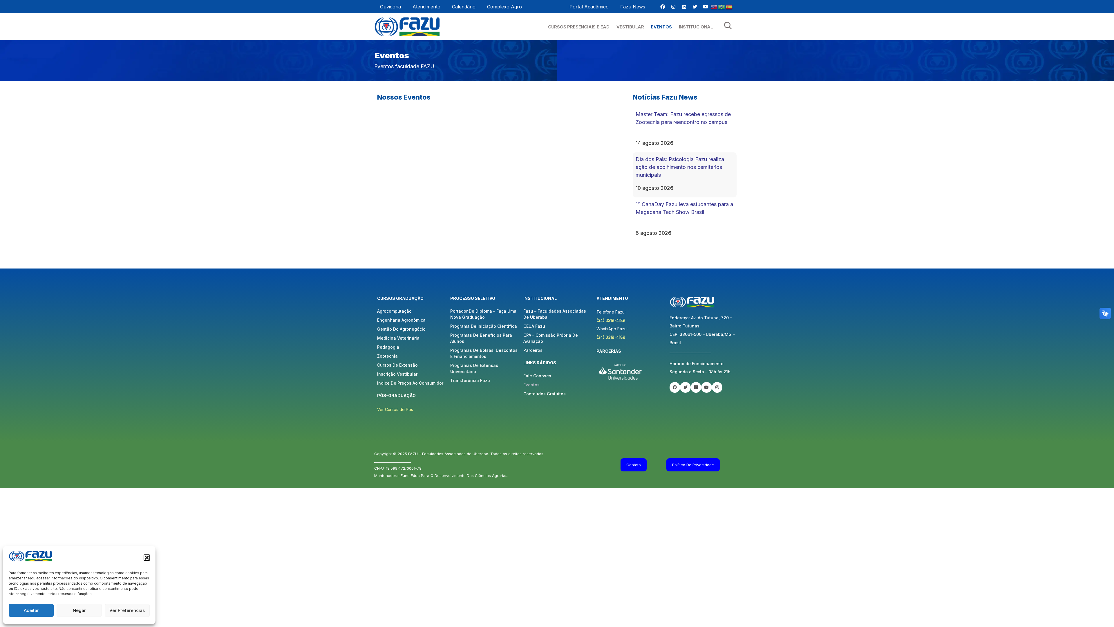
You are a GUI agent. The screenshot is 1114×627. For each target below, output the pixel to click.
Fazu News (632, 7)
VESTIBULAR (630, 27)
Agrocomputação (394, 311)
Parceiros (532, 350)
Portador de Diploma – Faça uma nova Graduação (483, 314)
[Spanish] (729, 6)
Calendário (463, 7)
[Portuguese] (722, 6)
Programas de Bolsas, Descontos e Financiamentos (484, 353)
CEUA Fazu (534, 326)
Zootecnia (387, 356)
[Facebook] (662, 6)
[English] (714, 6)
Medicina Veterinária (398, 338)
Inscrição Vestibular (397, 374)
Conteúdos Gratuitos (544, 393)
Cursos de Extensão (397, 365)
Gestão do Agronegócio (401, 329)
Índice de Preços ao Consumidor (410, 383)
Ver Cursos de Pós (395, 409)
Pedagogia (388, 347)
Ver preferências (127, 610)
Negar (79, 610)
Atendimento (426, 7)
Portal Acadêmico (589, 7)
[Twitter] (694, 6)
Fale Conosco (537, 375)
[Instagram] (673, 6)
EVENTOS (661, 27)
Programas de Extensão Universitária (474, 368)
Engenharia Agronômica (401, 320)
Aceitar (31, 610)
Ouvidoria (390, 7)
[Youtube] (705, 6)
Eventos (531, 384)
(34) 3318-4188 (610, 320)
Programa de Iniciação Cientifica (483, 326)
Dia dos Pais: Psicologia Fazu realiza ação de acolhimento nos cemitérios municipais (680, 167)
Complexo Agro (504, 7)
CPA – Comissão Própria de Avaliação (550, 338)
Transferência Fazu (470, 380)
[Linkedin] (684, 6)
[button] (147, 558)
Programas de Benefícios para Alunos (481, 338)
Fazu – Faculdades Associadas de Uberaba (554, 314)
